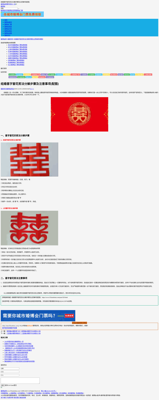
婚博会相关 (8, 31)
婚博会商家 (8, 26)
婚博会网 (4, 39)
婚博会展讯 (8, 22)
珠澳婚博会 (79, 393)
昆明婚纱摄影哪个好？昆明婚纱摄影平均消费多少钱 (23, 331)
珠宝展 (132, 74)
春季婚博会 (106, 74)
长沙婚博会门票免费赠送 (16, 65)
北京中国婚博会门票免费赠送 (17, 56)
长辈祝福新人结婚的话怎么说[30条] (15, 355)
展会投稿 (23, 397)
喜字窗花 (5, 328)
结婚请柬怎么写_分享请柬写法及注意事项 (18, 350)
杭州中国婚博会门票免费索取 (17, 45)
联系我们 (17, 397)
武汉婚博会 (52, 74)
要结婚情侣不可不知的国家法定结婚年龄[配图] (19, 361)
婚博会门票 (19, 10)
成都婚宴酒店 (12, 77)
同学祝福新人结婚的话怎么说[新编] (15, 357)
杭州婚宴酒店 (21, 77)
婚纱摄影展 (114, 74)
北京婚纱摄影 (139, 74)
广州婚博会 (84, 74)
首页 (5, 20)
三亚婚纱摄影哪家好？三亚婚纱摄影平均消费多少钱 (23, 333)
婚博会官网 (11, 10)
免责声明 (10, 397)
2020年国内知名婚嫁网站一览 (14, 341)
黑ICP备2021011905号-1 (48, 391)
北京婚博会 (91, 74)
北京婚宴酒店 (50, 77)
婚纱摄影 (120, 74)
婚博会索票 (4, 4)
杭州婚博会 (12, 74)
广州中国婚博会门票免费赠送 (17, 54)
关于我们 (4, 397)
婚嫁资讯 (7, 35)
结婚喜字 (11, 328)
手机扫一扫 (11, 4)
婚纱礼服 (35, 77)
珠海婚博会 (42, 77)
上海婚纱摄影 (148, 74)
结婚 (15, 328)
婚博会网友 (10, 89)
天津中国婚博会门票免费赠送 (17, 51)
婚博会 (3, 6)
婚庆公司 (28, 77)
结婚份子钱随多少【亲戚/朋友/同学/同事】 (18, 344)
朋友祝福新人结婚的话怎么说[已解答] (16, 359)
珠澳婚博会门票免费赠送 (16, 62)
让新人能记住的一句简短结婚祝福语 (16, 352)
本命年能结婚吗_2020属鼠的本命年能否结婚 (18, 346)
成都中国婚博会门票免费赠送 (17, 58)
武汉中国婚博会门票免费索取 (17, 47)
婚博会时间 (4, 10)
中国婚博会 (59, 74)
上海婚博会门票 (75, 74)
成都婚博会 (99, 74)
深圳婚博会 (20, 74)
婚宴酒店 (126, 74)
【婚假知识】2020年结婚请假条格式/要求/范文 (19, 348)
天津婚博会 (27, 74)
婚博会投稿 (8, 33)
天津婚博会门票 (35, 74)
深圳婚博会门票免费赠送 (16, 60)
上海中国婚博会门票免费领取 (17, 49)
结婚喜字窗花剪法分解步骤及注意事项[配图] (28, 39)
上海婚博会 (67, 74)
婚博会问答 (8, 29)
